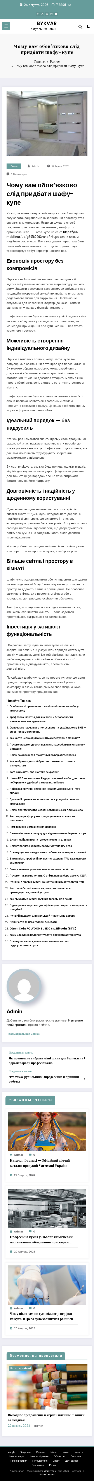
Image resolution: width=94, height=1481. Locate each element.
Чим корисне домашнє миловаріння (33, 827)
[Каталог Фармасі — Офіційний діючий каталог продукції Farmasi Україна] (47, 1131)
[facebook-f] (38, 14)
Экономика (38, 1465)
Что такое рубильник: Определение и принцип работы (44, 1079)
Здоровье (25, 1452)
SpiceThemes (47, 1474)
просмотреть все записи (23, 1033)
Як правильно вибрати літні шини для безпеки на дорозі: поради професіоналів (46, 1060)
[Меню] (6, 26)
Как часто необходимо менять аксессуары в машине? (45, 738)
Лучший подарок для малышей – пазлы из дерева (42, 916)
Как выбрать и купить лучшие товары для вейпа (41, 899)
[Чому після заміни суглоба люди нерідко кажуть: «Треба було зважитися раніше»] (47, 1285)
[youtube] (56, 14)
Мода (53, 1452)
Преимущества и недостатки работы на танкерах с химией (48, 852)
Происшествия (18, 1460)
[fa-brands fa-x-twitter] (42, 14)
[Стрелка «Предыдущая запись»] (84, 1058)
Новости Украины (39, 1456)
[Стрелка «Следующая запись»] (84, 1078)
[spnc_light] (88, 27)
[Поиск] (80, 27)
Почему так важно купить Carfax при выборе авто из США (48, 875)
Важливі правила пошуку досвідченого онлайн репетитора (48, 833)
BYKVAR (47, 23)
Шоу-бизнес (71, 1460)
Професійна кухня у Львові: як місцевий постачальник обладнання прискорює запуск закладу (41, 1239)
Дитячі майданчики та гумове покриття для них (40, 839)
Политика (76, 1456)
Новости (78, 1452)
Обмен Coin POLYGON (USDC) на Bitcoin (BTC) (43, 928)
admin (36, 166)
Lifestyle (10, 1452)
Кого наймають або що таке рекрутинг (34, 772)
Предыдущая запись (21, 1052)
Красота (40, 1452)
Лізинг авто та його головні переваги (33, 922)
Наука (65, 1452)
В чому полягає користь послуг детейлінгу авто (41, 846)
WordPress (50, 1471)
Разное (13, 166)
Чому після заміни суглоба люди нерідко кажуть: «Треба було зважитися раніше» (41, 1316)
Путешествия (39, 1460)
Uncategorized (20, 1368)
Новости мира (16, 1456)
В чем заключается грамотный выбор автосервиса (43, 755)
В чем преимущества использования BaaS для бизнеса (46, 810)
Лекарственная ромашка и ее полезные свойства (42, 869)
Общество (59, 1456)
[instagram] (52, 14)
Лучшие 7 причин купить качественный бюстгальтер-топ (47, 882)
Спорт (56, 1460)
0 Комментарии (19, 174)
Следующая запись (20, 1071)
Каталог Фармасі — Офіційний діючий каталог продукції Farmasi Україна (40, 1163)
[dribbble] (47, 14)
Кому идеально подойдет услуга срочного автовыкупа (45, 935)
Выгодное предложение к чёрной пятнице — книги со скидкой (46, 1417)
